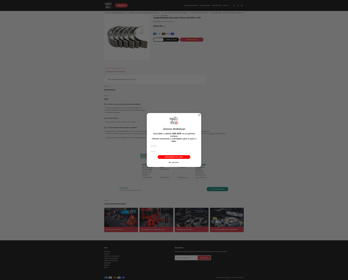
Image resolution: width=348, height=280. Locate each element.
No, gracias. (174, 162)
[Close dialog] (199, 115)
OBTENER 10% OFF (174, 157)
